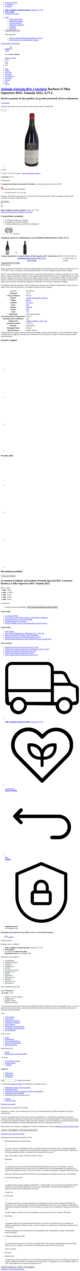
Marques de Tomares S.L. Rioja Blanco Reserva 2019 (23, 637)
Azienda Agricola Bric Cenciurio (24, 89)
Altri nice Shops (10, 1100)
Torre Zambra (9, 631)
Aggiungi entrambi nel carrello (10, 263)
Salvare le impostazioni (9, 1267)
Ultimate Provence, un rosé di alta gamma (18, 619)
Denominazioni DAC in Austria (15, 621)
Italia (27, 305)
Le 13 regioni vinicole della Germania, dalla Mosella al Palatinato (26, 617)
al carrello (8, 6)
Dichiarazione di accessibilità (14, 1093)
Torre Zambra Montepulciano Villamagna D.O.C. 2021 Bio (24, 633)
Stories (7, 1052)
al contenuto (9, 4)
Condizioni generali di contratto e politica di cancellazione (24, 1091)
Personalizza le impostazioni (28, 1130)
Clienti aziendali (10, 1030)
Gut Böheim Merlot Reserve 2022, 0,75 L (31, 258)
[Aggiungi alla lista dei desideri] (1, 204)
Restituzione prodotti (16, 21)
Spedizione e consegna (12, 1023)
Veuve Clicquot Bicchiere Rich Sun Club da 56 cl (21, 655)
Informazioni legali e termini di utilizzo (17, 1087)
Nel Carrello (5, 202)
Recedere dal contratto (8, 1104)
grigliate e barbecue (32, 321)
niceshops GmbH (16, 1084)
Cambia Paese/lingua (23, 1080)
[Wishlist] (6, 61)
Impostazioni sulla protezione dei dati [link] (17, 1095)
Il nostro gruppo (10, 1063)
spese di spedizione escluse (31, 173)
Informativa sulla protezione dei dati (66, 1126)
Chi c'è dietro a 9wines (12, 1061)
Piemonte (29, 307)
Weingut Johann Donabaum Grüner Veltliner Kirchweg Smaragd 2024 (28, 639)
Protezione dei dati (11, 1089)
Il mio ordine (9, 1019)
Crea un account (10, 58)
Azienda (8, 1099)
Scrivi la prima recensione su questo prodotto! (42, 607)
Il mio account (9, 1017)
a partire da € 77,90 (24, 10)
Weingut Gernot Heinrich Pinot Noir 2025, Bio (20, 651)
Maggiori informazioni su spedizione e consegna (17, 212)
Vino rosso (29, 302)
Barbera (28, 300)
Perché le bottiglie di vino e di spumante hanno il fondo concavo (26, 623)
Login (7, 51)
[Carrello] (42, 64)
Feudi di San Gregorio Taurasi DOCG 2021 (19, 653)
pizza (45, 321)
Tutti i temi (12, 28)
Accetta (4, 1130)
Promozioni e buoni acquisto (14, 1026)
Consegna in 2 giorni (12, 14)
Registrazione (9, 1039)
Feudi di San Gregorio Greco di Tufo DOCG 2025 (21, 647)
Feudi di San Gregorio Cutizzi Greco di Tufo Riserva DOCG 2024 (27, 649)
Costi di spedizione (15, 23)
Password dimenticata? (12, 1041)
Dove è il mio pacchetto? (13, 1043)
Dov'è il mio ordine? (16, 19)
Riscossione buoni (11, 1045)
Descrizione (6, 265)
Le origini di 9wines (11, 616)
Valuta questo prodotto (8, 576)
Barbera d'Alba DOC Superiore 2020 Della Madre (21, 635)
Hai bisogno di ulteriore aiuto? (15, 1028)
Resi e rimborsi (10, 1024)
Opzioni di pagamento (16, 25)
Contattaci (12, 27)
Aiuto (7, 17)
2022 (27, 309)
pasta (41, 321)
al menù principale (11, 2)
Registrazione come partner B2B (15, 1054)
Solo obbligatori (13, 1130)
